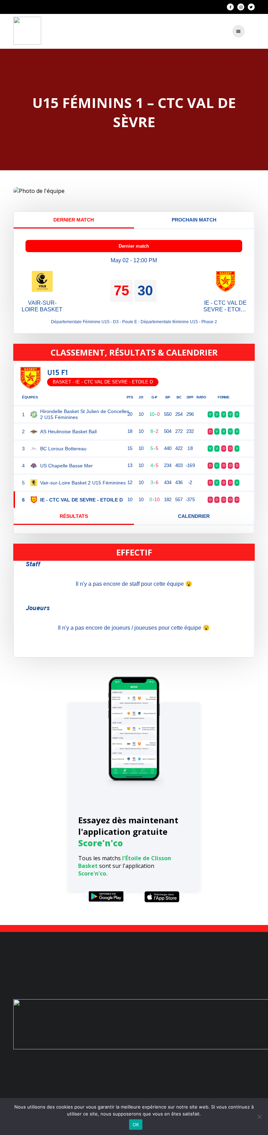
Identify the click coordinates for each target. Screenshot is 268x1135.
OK (136, 1124)
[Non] (259, 1116)
